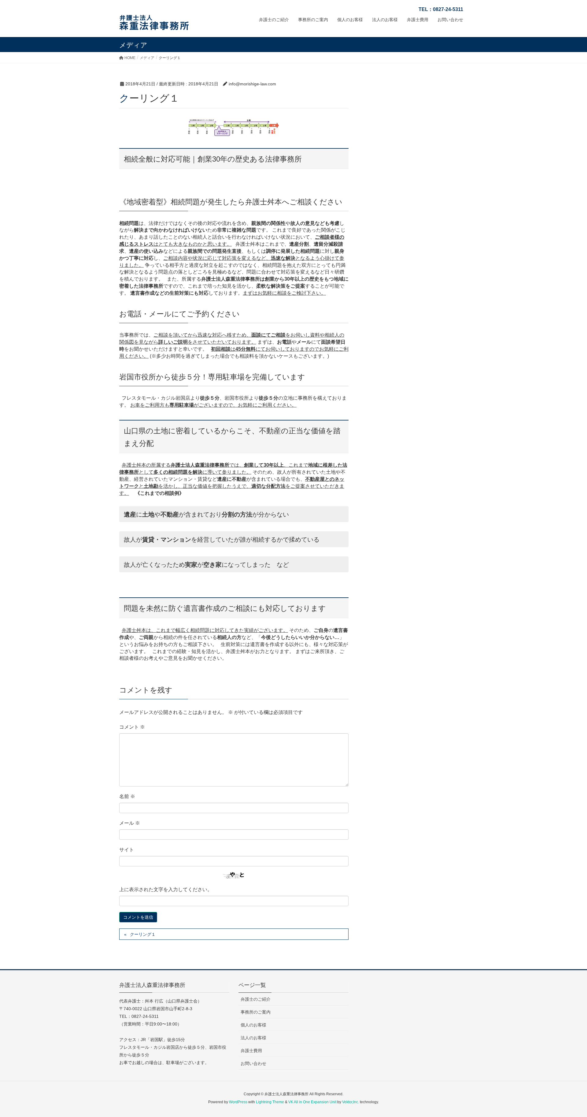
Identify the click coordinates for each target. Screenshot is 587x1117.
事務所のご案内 (256, 1012)
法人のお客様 (253, 1037)
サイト (126, 849)
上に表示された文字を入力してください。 (165, 889)
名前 (127, 796)
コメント (132, 727)
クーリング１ (143, 934)
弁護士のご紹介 (256, 999)
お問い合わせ (253, 1063)
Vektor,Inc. (350, 1102)
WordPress (238, 1102)
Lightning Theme (270, 1102)
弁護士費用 (251, 1050)
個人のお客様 (253, 1024)
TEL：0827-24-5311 (441, 9)
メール (129, 823)
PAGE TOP (568, 1078)
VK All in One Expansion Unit (312, 1102)
